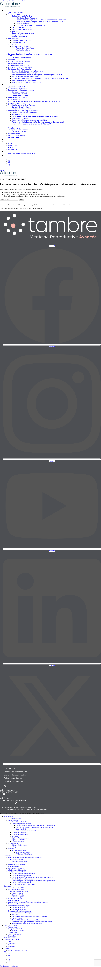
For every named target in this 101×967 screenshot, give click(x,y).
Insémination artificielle (17, 98)
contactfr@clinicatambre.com (13, 800)
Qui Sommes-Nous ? (16, 12)
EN (9, 159)
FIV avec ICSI (17, 114)
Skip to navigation (6, 1)
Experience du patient (16, 135)
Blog (10, 144)
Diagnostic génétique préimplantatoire (27, 71)
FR (9, 163)
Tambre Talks (13, 137)
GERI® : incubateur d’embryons (24, 113)
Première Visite (14, 128)
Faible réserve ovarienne (17, 56)
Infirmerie (16, 31)
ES (9, 157)
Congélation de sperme (21, 109)
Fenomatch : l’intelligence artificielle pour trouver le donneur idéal (38, 122)
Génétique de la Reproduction (20, 69)
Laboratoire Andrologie (21, 27)
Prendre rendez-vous (6, 966)
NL (9, 165)
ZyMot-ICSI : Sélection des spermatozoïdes (29, 120)
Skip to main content (18, 1)
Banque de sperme (19, 92)
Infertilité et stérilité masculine (20, 67)
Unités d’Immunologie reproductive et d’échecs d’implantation (41, 20)
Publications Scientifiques (26, 50)
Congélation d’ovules (20, 107)
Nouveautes (13, 145)
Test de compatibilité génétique (25, 73)
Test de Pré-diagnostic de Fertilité (21, 153)
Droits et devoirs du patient (15, 775)
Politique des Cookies (13, 778)
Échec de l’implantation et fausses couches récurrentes (30, 54)
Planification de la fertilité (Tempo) (22, 105)
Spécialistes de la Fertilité (22, 16)
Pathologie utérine (15, 63)
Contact (15, 966)
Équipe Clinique (14, 14)
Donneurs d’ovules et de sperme (21, 90)
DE (9, 161)
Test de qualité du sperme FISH (24, 80)
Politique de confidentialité (15, 772)
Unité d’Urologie (22, 24)
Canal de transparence (13, 781)
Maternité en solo (15, 99)
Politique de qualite (19, 132)
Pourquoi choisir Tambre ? (18, 130)
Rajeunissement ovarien (21, 58)
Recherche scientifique (25, 48)
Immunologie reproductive (18, 65)
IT (8, 167)
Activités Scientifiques (20, 46)
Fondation (12, 44)
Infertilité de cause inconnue (19, 61)
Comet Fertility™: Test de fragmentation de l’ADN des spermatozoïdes (40, 78)
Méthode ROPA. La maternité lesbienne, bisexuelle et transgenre (34, 101)
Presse (10, 147)
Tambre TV (12, 149)
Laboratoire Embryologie (22, 29)
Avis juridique (9, 768)
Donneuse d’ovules (19, 94)
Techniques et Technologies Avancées (23, 111)
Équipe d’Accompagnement (23, 33)
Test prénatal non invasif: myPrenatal (27, 82)
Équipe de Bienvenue (20, 35)
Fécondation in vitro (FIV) (18, 86)
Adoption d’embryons (16, 103)
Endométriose (13, 60)
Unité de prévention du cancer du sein (31, 25)
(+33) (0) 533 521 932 (9, 792)
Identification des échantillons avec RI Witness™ (31, 124)
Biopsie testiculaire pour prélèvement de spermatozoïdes (35, 116)
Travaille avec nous (19, 37)
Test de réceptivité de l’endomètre (25, 77)
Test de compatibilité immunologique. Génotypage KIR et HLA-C (38, 75)
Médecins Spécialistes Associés (24, 18)
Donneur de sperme (20, 96)
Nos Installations (14, 39)
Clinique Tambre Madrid (21, 40)
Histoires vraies (14, 134)
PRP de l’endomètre (20, 118)
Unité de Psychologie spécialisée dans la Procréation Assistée (40, 22)
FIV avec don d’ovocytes (17, 88)
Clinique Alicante (18, 42)
